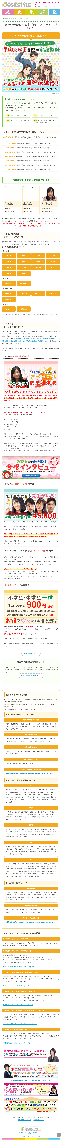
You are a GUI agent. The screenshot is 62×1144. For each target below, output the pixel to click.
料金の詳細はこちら (30, 653)
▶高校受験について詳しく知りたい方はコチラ (16, 1043)
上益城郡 (23, 267)
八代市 (24, 255)
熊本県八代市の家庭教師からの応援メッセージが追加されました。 (36, 169)
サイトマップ (40, 1132)
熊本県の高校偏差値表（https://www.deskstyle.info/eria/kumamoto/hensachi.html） (30, 922)
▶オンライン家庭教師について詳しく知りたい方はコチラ (20, 1024)
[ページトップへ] (59, 1135)
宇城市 (53, 255)
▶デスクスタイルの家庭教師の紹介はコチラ (16, 986)
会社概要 (21, 1132)
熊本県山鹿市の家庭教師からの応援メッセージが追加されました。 (36, 148)
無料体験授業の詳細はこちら (30, 676)
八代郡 (24, 273)
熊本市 (9, 255)
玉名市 (38, 261)
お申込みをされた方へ (31, 1133)
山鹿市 (9, 261)
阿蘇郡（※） (24, 283)
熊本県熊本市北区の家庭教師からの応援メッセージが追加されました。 (36, 165)
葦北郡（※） (9, 299)
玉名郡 (9, 273)
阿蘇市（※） (9, 283)
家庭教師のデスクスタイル (10, 18)
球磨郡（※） (24, 309)
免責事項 (35, 1132)
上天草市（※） (23, 293)
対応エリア (20, 18)
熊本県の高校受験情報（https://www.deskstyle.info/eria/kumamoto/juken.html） (29, 773)
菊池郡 (53, 267)
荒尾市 (53, 261)
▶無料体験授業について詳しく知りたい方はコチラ (18, 1005)
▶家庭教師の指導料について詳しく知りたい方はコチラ (19, 967)
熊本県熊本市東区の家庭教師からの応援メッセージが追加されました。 (36, 152)
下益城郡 (38, 267)
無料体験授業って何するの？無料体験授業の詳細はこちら (32, 1080)
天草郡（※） (53, 293)
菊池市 (24, 261)
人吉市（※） (9, 309)
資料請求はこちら (39, 1120)
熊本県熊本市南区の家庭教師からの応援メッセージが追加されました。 (36, 156)
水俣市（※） (38, 293)
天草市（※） (9, 293)
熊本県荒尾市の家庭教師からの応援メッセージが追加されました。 (36, 143)
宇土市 (38, 255)
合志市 (9, 267)
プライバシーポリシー (27, 1132)
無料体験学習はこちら (24, 1120)
